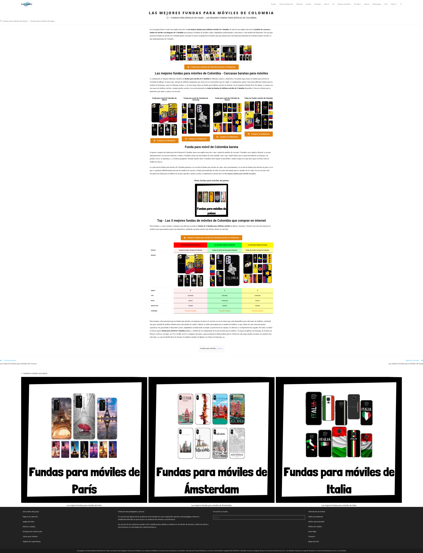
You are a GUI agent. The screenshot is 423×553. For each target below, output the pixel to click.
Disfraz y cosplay (29, 526)
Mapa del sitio (313, 541)
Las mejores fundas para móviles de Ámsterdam (211, 505)
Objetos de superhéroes (32, 541)
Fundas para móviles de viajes (42, 21)
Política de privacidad (316, 522)
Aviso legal (312, 531)
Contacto (311, 536)
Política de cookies (315, 526)
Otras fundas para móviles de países (211, 180)
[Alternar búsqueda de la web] (401, 4)
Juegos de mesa (28, 522)
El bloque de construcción (32, 531)
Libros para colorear (30, 536)
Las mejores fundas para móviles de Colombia (231, 17)
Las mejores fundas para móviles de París (84, 505)
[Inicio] (168, 17)
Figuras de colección (30, 517)
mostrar (220, 348)
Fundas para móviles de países (15, 21)
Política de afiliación (315, 517)
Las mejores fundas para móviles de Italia (339, 505)
